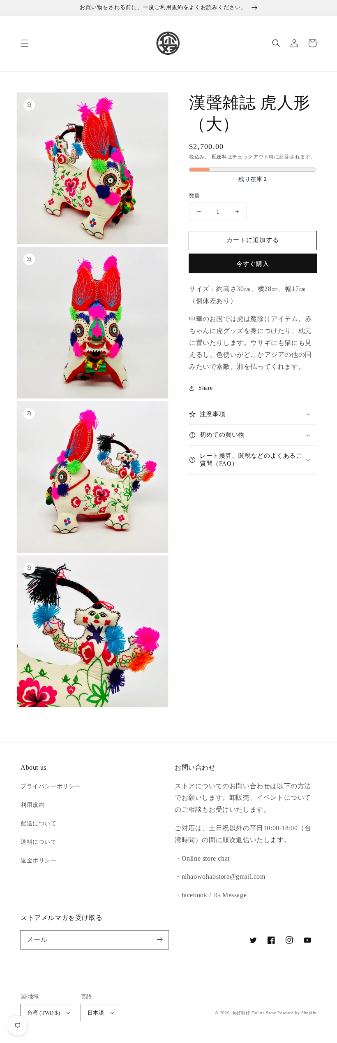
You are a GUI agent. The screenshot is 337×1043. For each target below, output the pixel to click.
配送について (39, 823)
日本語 (96, 1013)
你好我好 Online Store (254, 1012)
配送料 (219, 157)
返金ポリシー (39, 860)
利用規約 (32, 805)
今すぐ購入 (252, 264)
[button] (25, 43)
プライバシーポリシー (51, 786)
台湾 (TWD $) (43, 1013)
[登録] (159, 940)
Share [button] (206, 388)
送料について (39, 842)
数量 (194, 196)
